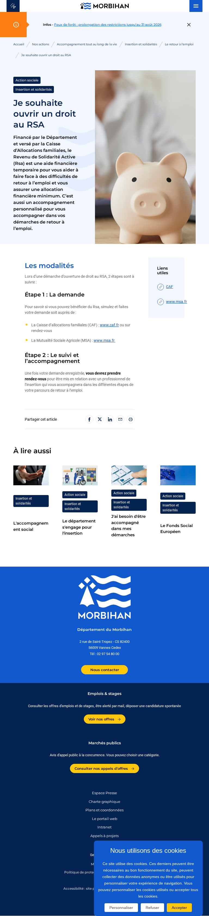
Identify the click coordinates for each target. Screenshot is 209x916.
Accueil (18, 44)
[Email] (120, 419)
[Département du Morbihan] (104, 6)
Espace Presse (104, 793)
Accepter (179, 907)
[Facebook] (89, 419)
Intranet (104, 827)
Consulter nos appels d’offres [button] (102, 768)
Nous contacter (104, 670)
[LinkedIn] (110, 419)
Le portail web (104, 818)
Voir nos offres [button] (101, 719)
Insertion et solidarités (141, 44)
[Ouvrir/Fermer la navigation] (195, 6)
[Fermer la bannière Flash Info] (189, 24)
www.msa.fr (104, 340)
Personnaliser (121, 907)
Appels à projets (104, 836)
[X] (100, 419)
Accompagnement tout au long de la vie (87, 44)
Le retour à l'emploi (179, 44)
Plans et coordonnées (104, 810)
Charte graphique (104, 801)
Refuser (152, 907)
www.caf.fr (109, 325)
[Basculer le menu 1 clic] (13, 6)
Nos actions (40, 44)
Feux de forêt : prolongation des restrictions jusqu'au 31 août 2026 (107, 25)
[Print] (131, 419)
